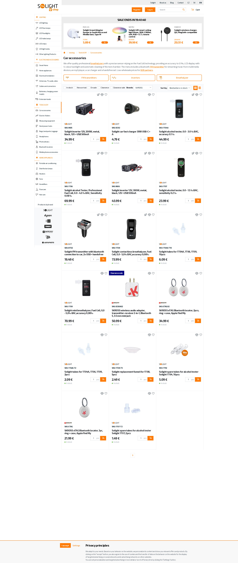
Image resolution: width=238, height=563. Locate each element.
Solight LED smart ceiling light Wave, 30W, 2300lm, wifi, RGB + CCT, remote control (140, 33)
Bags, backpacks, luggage (48, 131)
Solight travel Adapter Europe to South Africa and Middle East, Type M (95, 32)
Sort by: (164, 88)
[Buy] (103, 139)
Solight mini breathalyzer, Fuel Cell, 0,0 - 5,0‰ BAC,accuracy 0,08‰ (84, 311)
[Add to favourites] (105, 94)
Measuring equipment (47, 121)
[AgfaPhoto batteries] (47, 242)
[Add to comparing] (101, 94)
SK (194, 2)
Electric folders (44, 116)
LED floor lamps (44, 28)
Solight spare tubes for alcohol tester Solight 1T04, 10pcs (178, 373)
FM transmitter (157, 66)
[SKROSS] (47, 231)
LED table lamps (45, 38)
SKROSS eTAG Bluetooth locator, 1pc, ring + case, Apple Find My (83, 432)
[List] (200, 88)
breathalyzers (97, 63)
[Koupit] (104, 42)
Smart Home (43, 65)
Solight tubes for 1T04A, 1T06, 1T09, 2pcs (83, 373)
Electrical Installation (46, 76)
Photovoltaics (44, 142)
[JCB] (47, 237)
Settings (76, 545)
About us (163, 2)
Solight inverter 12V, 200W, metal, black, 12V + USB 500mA (82, 133)
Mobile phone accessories (48, 152)
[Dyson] (47, 215)
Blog (172, 2)
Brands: (129, 87)
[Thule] (47, 226)
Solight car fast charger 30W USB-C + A (131, 133)
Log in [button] (150, 10)
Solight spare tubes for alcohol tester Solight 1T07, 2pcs (131, 432)
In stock (69, 87)
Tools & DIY (83, 53)
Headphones (43, 136)
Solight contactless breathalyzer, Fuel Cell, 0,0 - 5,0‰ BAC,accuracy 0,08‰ (131, 253)
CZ (188, 2)
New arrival (81, 87)
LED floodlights (44, 33)
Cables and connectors (47, 86)
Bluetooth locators (46, 147)
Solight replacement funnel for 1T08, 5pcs (131, 373)
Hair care (42, 195)
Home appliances (45, 70)
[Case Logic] (47, 221)
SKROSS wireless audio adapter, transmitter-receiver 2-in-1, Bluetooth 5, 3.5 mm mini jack (131, 313)
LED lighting (43, 23)
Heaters (42, 174)
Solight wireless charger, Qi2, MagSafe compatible (185, 31)
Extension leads (45, 99)
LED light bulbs (44, 49)
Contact (180, 2)
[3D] (97, 94)
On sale (94, 87)
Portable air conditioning (47, 163)
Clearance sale (119, 87)
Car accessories (45, 110)
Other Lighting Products (47, 54)
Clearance (105, 87)
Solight (153, 2)
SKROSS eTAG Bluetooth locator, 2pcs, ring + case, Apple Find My (179, 311)
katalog (71, 53)
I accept (65, 545)
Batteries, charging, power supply (48, 92)
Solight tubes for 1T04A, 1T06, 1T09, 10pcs (178, 253)
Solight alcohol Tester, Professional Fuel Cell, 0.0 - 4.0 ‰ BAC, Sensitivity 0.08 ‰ (83, 193)
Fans (41, 179)
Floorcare (42, 189)
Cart (198, 9)
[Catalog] (195, 88)
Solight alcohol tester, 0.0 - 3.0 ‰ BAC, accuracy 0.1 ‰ (179, 133)
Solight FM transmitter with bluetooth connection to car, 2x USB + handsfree (84, 253)
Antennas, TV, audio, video (48, 81)
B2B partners (146, 70)
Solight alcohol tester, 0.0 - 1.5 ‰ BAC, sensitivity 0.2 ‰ (178, 191)
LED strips (42, 44)
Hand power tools (45, 126)
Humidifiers (43, 184)
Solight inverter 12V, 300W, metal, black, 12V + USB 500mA (129, 191)
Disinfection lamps (45, 168)
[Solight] (47, 210)
